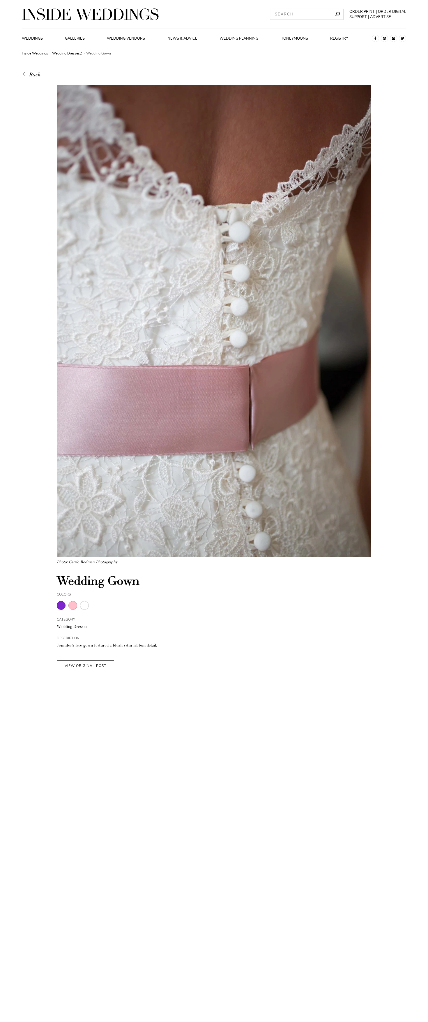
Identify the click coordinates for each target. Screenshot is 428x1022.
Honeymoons (294, 38)
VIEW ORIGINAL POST (85, 665)
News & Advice (182, 38)
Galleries (75, 38)
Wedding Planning (239, 38)
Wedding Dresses (72, 627)
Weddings (32, 38)
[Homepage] (90, 14)
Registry (339, 38)
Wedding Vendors (126, 38)
